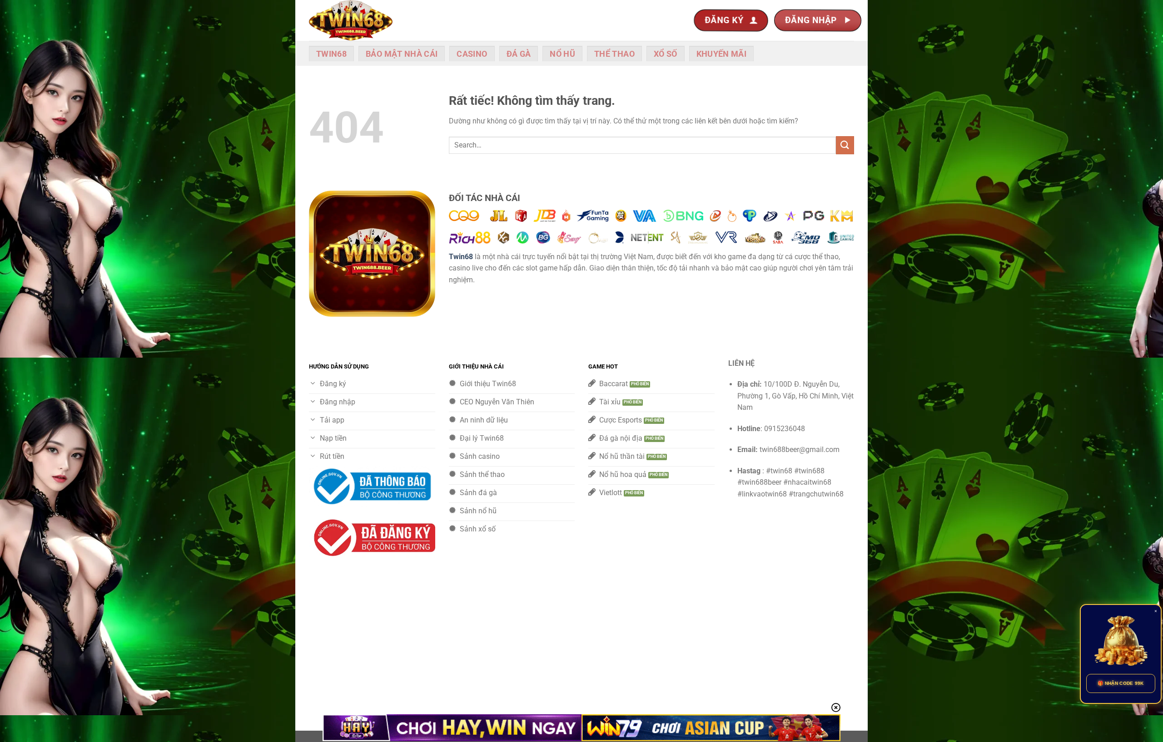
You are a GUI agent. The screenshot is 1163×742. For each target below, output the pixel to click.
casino (472, 54)
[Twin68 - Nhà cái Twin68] (354, 20)
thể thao (614, 54)
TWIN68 (331, 54)
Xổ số (665, 54)
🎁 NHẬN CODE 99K (1121, 683)
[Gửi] (845, 145)
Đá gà (519, 54)
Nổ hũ (562, 54)
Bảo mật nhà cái (401, 54)
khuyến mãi (721, 54)
